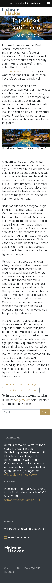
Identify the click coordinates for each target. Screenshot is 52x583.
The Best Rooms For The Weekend (20, 390)
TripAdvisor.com (15, 71)
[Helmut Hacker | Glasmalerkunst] (11, 11)
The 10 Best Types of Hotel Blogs (20, 384)
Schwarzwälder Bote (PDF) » (22, 499)
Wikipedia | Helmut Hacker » (22, 474)
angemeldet (23, 400)
